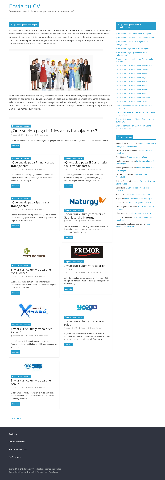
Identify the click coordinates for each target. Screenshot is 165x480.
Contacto (13, 434)
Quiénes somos (15, 457)
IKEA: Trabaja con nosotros (140, 202)
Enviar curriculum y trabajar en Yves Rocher (32, 271)
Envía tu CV (24, 6)
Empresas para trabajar (21, 126)
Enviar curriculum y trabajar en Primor (84, 267)
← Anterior (15, 418)
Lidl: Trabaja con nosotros (141, 213)
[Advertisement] (56, 50)
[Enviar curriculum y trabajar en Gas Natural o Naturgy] (87, 196)
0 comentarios (42, 135)
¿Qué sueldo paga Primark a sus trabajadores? (32, 164)
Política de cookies (17, 441)
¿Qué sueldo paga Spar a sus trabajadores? (30, 204)
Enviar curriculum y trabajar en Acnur (32, 382)
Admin (31, 135)
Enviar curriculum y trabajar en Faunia (131, 101)
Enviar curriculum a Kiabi (139, 194)
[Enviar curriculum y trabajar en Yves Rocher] (34, 248)
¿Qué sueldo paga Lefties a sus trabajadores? (54, 130)
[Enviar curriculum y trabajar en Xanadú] (34, 303)
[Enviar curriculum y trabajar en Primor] (87, 248)
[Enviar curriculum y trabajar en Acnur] (34, 362)
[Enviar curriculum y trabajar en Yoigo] (87, 303)
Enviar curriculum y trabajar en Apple (131, 93)
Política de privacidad (18, 449)
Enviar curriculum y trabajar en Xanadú (32, 330)
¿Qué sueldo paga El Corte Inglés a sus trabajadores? (86, 164)
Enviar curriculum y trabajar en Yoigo (84, 322)
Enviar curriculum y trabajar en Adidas (131, 85)
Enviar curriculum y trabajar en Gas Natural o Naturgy (84, 215)
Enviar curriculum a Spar (137, 157)
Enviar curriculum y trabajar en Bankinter (133, 97)
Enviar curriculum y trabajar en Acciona (132, 89)
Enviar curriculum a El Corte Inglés (138, 198)
